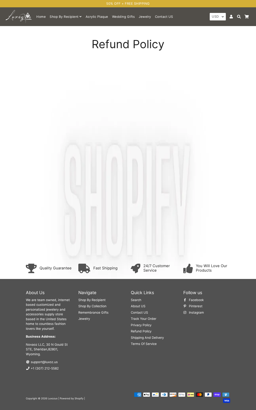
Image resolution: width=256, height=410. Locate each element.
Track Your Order (143, 319)
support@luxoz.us (44, 362)
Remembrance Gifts (93, 312)
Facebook (196, 300)
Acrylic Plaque (97, 17)
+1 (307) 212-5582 (44, 368)
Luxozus (53, 398)
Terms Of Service (144, 344)
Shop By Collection (92, 306)
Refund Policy (141, 331)
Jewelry (145, 17)
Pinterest (195, 306)
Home (41, 17)
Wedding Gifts (123, 17)
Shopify (79, 398)
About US (138, 306)
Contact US (164, 17)
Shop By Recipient (64, 17)
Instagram (196, 312)
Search (136, 300)
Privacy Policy (141, 325)
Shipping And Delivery (147, 338)
